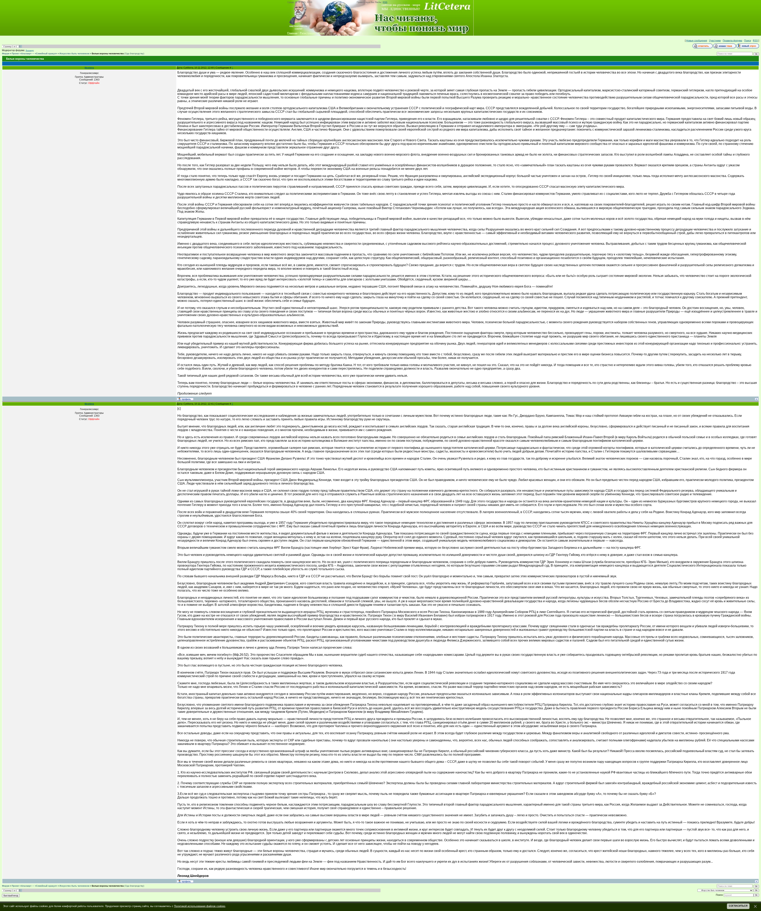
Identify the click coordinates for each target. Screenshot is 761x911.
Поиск (747, 40)
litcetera (89, 67)
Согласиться (738, 905)
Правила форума (732, 40)
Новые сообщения (696, 40)
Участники (715, 40)
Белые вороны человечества (108, 53)
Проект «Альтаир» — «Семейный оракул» (34, 53)
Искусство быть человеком (74, 53)
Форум (5, 53)
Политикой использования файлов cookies (199, 906)
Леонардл (30, 51)
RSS (385, 2)
